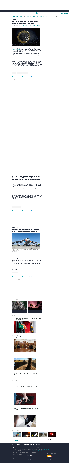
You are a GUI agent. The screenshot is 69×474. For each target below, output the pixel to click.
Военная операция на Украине (25, 438)
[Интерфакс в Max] (32, 459)
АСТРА (13, 458)
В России (17, 16)
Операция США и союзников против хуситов (51, 439)
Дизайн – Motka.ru (49, 459)
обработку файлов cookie (46, 449)
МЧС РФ (14, 272)
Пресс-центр (24, 444)
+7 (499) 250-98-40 (34, 450)
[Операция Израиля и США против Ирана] (17, 437)
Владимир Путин (15, 132)
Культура (31, 16)
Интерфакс (34, 13)
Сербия (17, 272)
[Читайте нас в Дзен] (27, 459)
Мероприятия (38, 444)
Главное (13, 16)
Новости (40, 16)
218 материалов (50, 440)
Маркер (13, 457)
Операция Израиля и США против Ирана (16, 439)
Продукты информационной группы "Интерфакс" (24, 452)
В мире (20, 16)
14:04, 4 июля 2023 (19, 19)
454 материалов (33, 439)
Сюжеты (44, 16)
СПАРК (13, 455)
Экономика (24, 16)
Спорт (28, 16)
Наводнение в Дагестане (41, 438)
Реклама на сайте (32, 444)
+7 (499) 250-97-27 (40, 450)
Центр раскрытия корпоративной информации (32, 457)
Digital (37, 16)
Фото (47, 16)
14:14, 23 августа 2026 (18, 174)
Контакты (13, 444)
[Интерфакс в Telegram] (28, 459)
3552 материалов (15, 440)
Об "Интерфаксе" (18, 444)
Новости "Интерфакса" (29, 455)
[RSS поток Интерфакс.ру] (30, 459)
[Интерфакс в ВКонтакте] (29, 459)
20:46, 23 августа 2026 (17, 227)
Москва (34, 16)
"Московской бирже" (16, 49)
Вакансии (27, 444)
